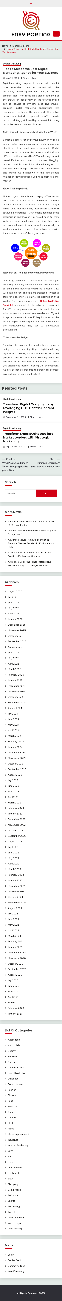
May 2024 (13, 724)
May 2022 (13, 858)
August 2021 (15, 908)
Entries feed (14, 1260)
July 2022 (13, 846)
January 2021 (15, 946)
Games (11, 1111)
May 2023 (13, 791)
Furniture (12, 1106)
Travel (11, 1211)
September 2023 (17, 769)
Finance (12, 1095)
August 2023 (15, 774)
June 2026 (13, 602)
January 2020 (15, 1013)
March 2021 (14, 935)
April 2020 (13, 996)
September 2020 (17, 969)
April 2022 (13, 863)
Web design (14, 1223)
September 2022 (17, 835)
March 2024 (14, 735)
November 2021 (17, 891)
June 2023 (13, 785)
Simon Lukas (29, 78)
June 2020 (13, 985)
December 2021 (17, 885)
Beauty (12, 1050)
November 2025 (17, 630)
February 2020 (16, 1008)
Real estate (14, 1172)
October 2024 (15, 696)
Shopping (13, 1184)
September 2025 (17, 641)
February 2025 (16, 674)
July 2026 (13, 596)
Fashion (12, 1089)
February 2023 (16, 808)
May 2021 (13, 924)
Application (14, 1039)
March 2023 (14, 802)
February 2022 (16, 874)
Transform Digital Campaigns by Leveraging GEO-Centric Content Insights (28, 408)
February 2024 (16, 741)
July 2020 (13, 980)
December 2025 (17, 624)
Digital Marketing (12, 63)
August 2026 (15, 591)
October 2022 (15, 830)
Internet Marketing (18, 1145)
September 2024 (17, 702)
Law (10, 1150)
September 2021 (17, 902)
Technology (14, 1206)
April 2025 (13, 663)
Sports (11, 1200)
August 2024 (15, 708)
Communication (16, 1067)
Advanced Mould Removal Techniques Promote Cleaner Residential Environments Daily (31, 543)
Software (13, 1195)
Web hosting (15, 1228)
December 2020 (17, 952)
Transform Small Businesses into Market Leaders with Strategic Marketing (28, 437)
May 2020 (13, 991)
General (12, 1117)
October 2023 (15, 763)
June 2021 (13, 919)
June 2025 (13, 652)
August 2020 (15, 974)
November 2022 (17, 824)
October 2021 (15, 896)
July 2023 (13, 780)
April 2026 (13, 613)
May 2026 (13, 608)
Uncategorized (16, 1217)
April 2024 (13, 730)
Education (13, 1078)
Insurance (13, 1139)
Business (12, 1056)
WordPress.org (16, 1271)
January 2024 (15, 746)
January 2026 (15, 619)
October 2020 (15, 963)
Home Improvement (18, 1134)
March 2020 (14, 1002)
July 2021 (13, 913)
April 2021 (13, 930)
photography (15, 1167)
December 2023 (17, 752)
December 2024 (17, 685)
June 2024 (13, 719)
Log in (11, 1254)
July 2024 (13, 713)
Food (10, 1100)
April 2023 (13, 796)
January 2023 (15, 813)
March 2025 (14, 669)
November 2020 (17, 958)
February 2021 (16, 941)
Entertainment (15, 1084)
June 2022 (13, 852)
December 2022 (17, 819)
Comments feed (16, 1265)
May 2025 (13, 658)
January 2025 (15, 680)
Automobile (14, 1045)
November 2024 (17, 691)
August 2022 (15, 841)
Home (11, 1128)
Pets (10, 1161)
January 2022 (15, 880)
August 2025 (15, 646)
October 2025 (15, 635)
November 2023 (17, 758)
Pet (10, 1156)
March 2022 (14, 869)
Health (11, 1122)
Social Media (14, 1189)
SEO (10, 1178)
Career (11, 1061)
